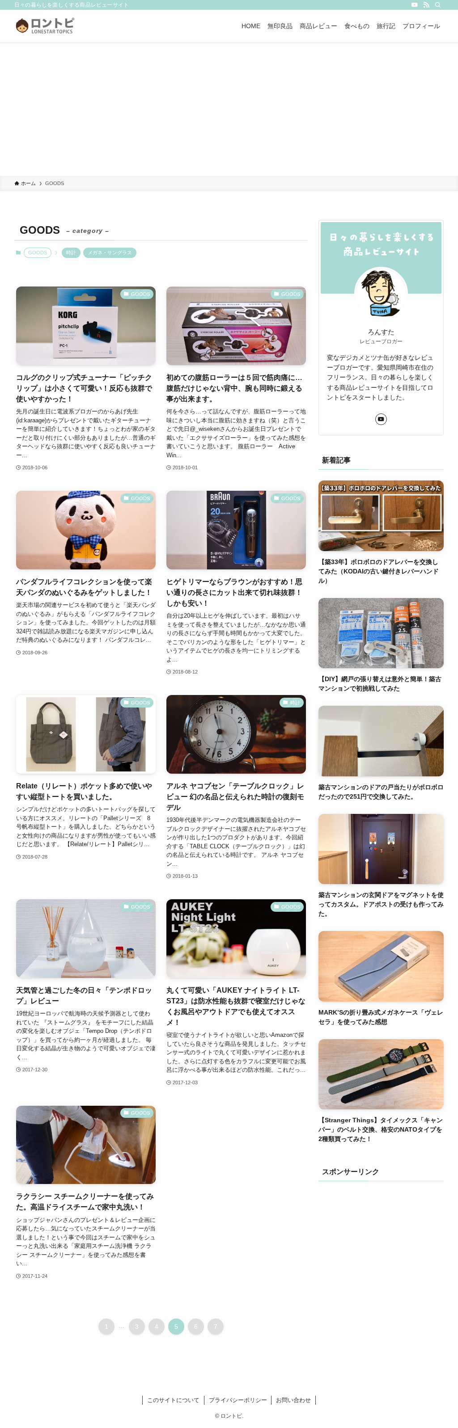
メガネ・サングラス (110, 252)
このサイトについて (173, 1400)
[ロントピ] (45, 26)
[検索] (438, 5)
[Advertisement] (229, 109)
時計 (71, 252)
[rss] (426, 5)
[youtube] (414, 5)
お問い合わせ (293, 1400)
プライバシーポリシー (238, 1400)
